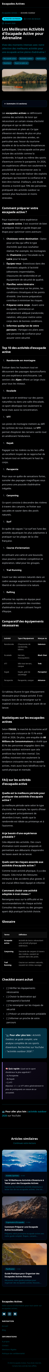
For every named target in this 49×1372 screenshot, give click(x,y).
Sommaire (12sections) (17, 103)
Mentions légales (9, 1349)
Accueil (5, 1326)
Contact (5, 1345)
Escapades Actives (9, 13)
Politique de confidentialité (13, 1353)
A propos (6, 1341)
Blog (4, 1330)
